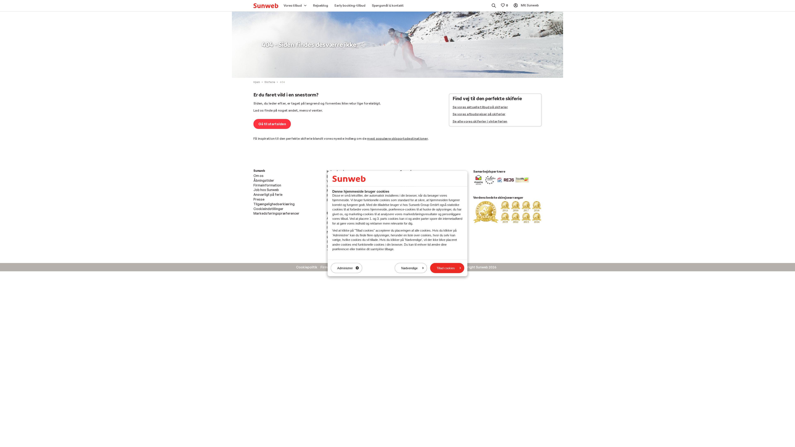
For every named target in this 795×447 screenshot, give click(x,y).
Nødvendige (409, 268)
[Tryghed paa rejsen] (499, 180)
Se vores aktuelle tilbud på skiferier (480, 107)
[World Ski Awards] (507, 212)
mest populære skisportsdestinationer (397, 139)
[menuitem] (265, 5)
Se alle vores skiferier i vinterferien (480, 121)
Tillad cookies (446, 268)
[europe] (490, 180)
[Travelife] (522, 180)
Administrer (345, 268)
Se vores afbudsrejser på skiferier (479, 114)
